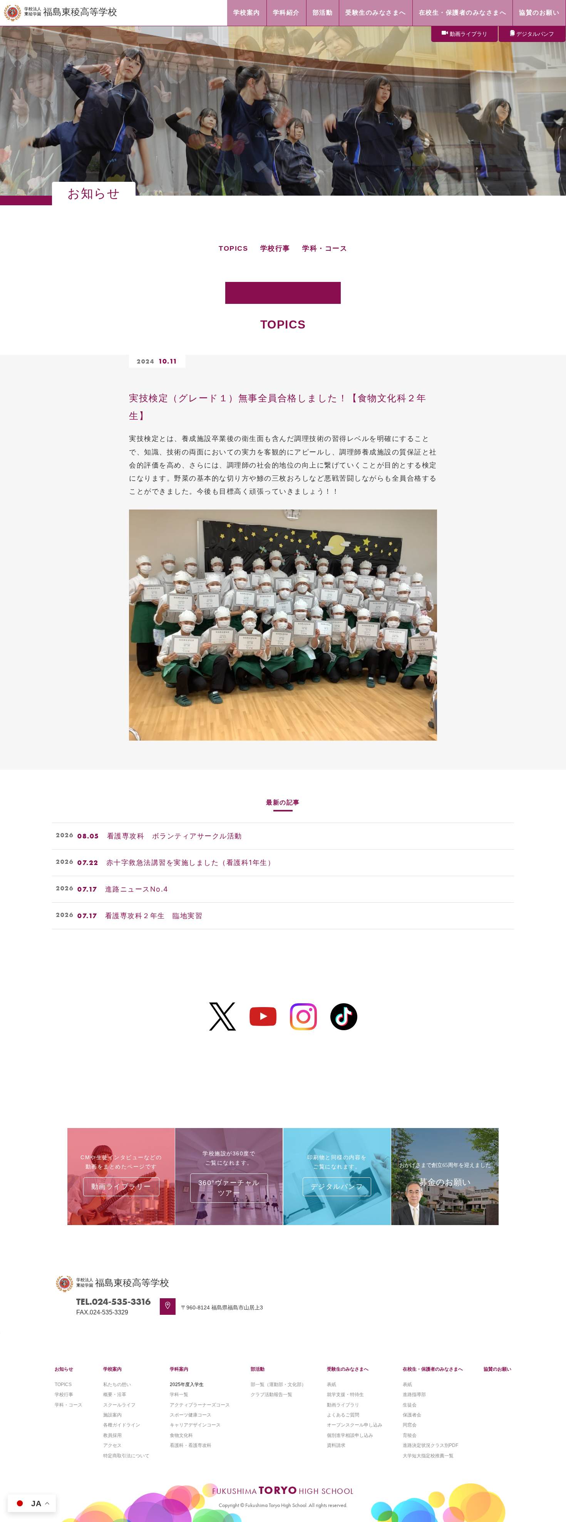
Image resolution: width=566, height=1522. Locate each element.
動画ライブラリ (468, 34)
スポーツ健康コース (190, 1415)
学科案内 (179, 1369)
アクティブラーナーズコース (200, 1405)
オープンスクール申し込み (354, 1425)
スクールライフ (119, 1405)
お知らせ (64, 1369)
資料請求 (336, 1445)
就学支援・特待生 (345, 1394)
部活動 (258, 1369)
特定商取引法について (126, 1455)
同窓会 (410, 1425)
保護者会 (412, 1415)
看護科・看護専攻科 (190, 1445)
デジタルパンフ (535, 34)
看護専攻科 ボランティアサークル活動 (174, 836)
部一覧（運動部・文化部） (278, 1384)
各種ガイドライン (121, 1425)
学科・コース (324, 248)
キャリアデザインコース (195, 1425)
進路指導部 (414, 1394)
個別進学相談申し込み (350, 1435)
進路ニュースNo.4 (137, 889)
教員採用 (112, 1435)
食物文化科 (181, 1435)
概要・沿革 (114, 1394)
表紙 (331, 1384)
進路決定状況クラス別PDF (430, 1445)
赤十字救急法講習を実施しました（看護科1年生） (190, 862)
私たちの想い (117, 1384)
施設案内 (112, 1415)
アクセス (112, 1445)
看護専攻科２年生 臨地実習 (154, 916)
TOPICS (233, 248)
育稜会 (410, 1435)
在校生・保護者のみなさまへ (433, 1369)
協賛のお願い (497, 1369)
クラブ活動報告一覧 (271, 1394)
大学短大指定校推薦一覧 (428, 1455)
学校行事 (275, 248)
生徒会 (410, 1405)
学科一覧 (179, 1394)
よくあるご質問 (343, 1415)
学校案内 (112, 1369)
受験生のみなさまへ (347, 1369)
